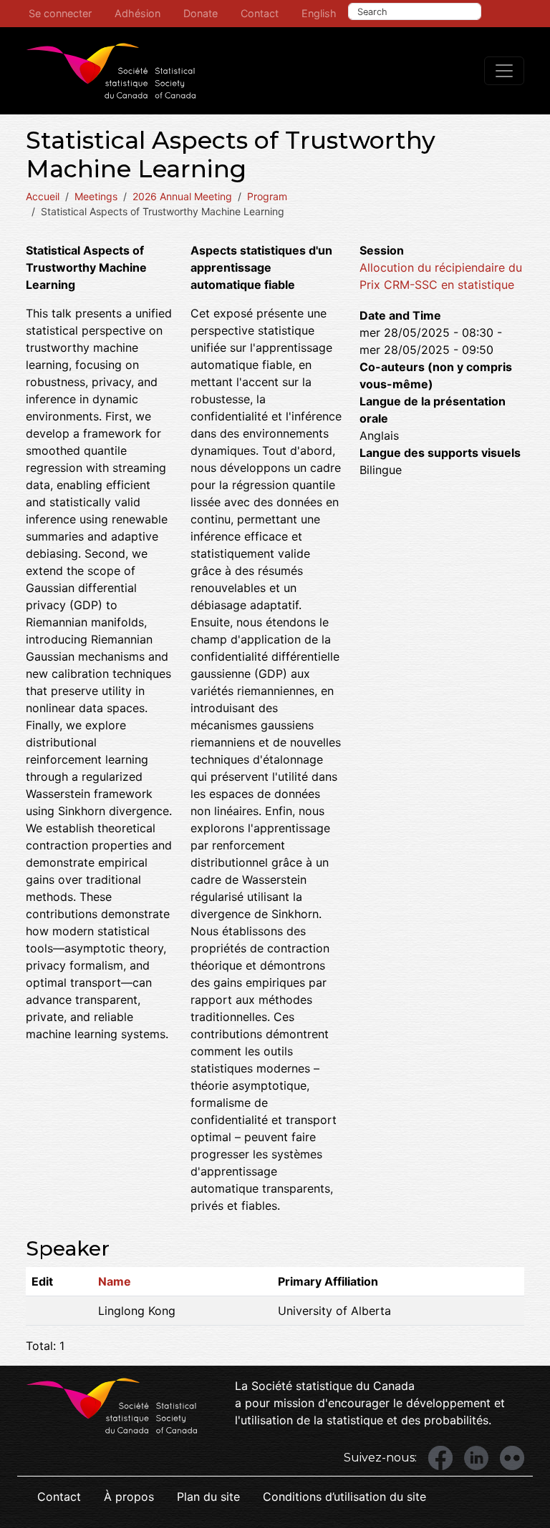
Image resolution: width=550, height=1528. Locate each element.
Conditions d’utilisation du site (344, 1496)
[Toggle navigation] (504, 70)
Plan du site (208, 1496)
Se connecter (60, 13)
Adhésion (137, 13)
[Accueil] (111, 71)
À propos (129, 1496)
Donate (200, 13)
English (319, 13)
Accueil (42, 196)
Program (267, 196)
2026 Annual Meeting (182, 196)
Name (114, 1281)
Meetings (95, 196)
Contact (260, 13)
